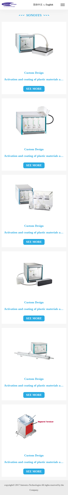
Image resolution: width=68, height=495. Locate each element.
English (49, 4)
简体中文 (37, 4)
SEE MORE (34, 88)
